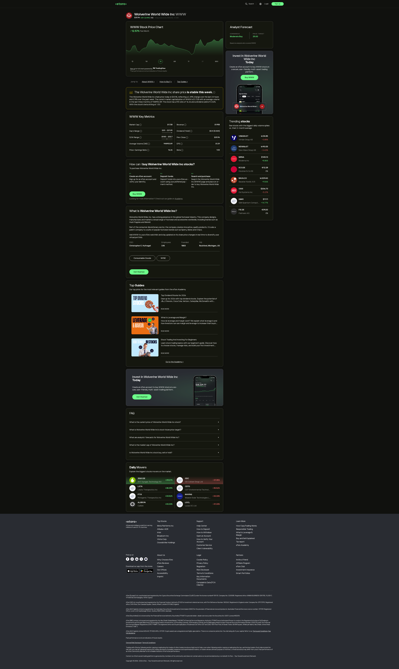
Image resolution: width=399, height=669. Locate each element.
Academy (178, 199)
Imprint (160, 577)
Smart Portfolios (243, 573)
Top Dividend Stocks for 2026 (173, 295)
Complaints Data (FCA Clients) (206, 583)
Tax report (240, 542)
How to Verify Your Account (204, 540)
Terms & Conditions (205, 573)
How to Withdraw (204, 532)
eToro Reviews (163, 563)
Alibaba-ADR (162, 529)
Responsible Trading (244, 529)
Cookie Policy (202, 560)
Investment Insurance (245, 570)
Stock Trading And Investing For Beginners (179, 340)
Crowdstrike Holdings (166, 543)
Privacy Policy (202, 563)
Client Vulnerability (205, 548)
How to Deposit (203, 529)
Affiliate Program (243, 563)
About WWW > (148, 82)
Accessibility (162, 573)
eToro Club (240, 566)
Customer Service (204, 545)
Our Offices (162, 570)
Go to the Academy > (174, 362)
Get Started (139, 272)
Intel (159, 532)
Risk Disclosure (203, 570)
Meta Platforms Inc (165, 526)
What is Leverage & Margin (244, 533)
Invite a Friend (242, 560)
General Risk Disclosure (133, 643)
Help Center (202, 526)
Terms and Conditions (260, 631)
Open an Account (204, 536)
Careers (160, 566)
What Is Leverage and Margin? (173, 318)
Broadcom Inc (163, 536)
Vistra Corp (162, 539)
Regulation (201, 566)
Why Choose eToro (165, 560)
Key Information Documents (203, 578)
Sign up (277, 4)
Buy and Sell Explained (245, 538)
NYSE (163, 258)
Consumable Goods (142, 258)
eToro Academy (242, 545)
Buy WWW (249, 77)
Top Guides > (182, 82)
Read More (165, 309)
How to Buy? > (166, 82)
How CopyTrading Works (246, 526)
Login (266, 4)
